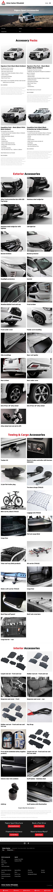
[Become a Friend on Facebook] (28, 843)
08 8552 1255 (32, 848)
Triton (2, 864)
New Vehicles (5, 840)
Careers (43, 870)
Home (1, 840)
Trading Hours (10, 850)
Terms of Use (17, 874)
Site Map (43, 872)
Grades (20, 28)
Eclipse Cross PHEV (19, 859)
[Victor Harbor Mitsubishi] (3, 3)
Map (3, 850)
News (16, 872)
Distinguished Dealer (32, 874)
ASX (2, 859)
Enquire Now (3, 31)
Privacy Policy (18, 876)
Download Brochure (14, 826)
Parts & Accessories (5, 874)
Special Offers (18, 870)
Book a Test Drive (39, 826)
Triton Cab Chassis (5, 866)
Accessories (39, 28)
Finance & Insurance (5, 876)
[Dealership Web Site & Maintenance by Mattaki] (49, 885)
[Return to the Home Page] (2, 885)
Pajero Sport (19, 840)
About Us (30, 870)
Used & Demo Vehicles (6, 870)
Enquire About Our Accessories (26, 808)
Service (3, 872)
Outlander (3, 860)
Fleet (2, 878)
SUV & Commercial (12, 840)
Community (30, 872)
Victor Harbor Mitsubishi (15, 3)
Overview (3, 28)
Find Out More (14, 834)
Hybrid (16, 857)
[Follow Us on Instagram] (24, 843)
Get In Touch (39, 834)
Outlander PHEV (18, 860)
